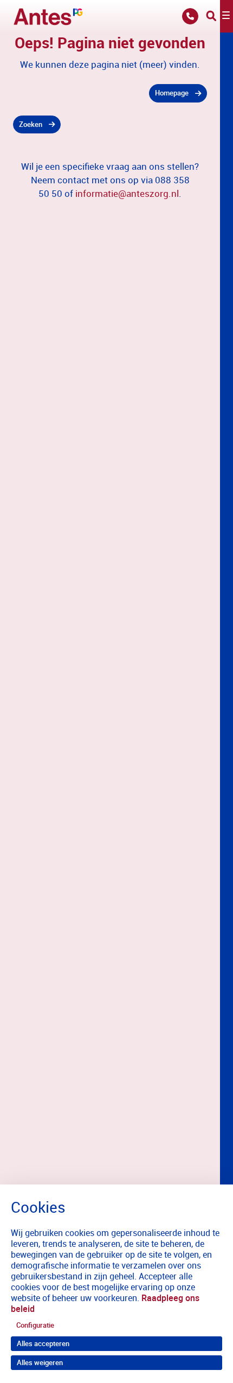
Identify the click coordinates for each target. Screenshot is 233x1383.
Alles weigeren (40, 1362)
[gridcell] (110, 93)
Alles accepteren (43, 1343)
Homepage (172, 93)
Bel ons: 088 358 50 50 (190, 16)
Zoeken (30, 124)
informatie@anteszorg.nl (127, 193)
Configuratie (35, 1325)
